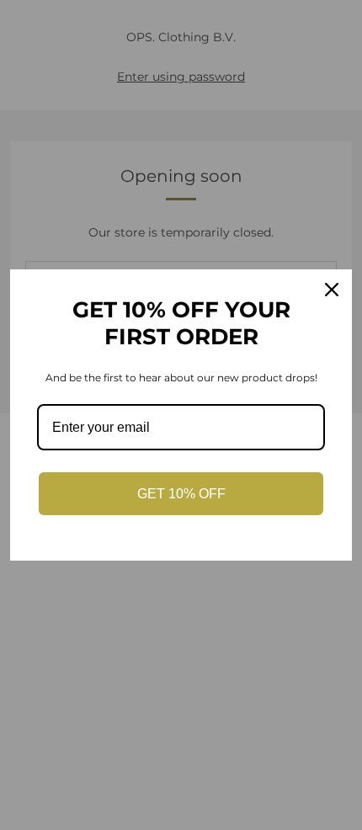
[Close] (331, 289)
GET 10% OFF (181, 494)
